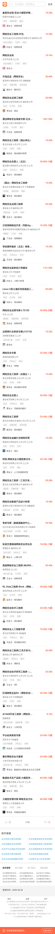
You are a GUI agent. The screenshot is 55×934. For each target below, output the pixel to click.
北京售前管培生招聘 (43, 881)
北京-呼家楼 (7, 743)
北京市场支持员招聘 (27, 881)
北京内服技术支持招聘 (11, 843)
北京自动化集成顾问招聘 (12, 858)
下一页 (47, 822)
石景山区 (6, 212)
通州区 (5, 318)
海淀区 (5, 488)
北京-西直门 (7, 63)
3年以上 (13, 361)
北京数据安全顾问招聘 (44, 878)
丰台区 (5, 191)
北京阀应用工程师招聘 (27, 878)
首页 (9, 898)
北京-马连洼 (7, 531)
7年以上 (19, 743)
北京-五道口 (7, 42)
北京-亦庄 (7, 552)
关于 (46, 898)
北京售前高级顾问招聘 (38, 853)
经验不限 (13, 21)
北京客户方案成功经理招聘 (13, 876)
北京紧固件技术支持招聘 (12, 873)
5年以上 (17, 552)
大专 (21, 255)
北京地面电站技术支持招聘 (29, 873)
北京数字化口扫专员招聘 (39, 858)
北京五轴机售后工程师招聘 (29, 876)
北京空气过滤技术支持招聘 (13, 848)
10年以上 (13, 169)
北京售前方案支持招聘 (11, 838)
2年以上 (15, 658)
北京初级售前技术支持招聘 (40, 838)
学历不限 (23, 84)
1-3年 (14, 233)
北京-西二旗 (7, 340)
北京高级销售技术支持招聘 (40, 848)
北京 (5, 21)
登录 (50, 4)
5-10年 (12, 106)
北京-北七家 (7, 722)
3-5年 (18, 42)
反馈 (27, 898)
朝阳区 (5, 233)
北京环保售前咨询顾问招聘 (13, 878)
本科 (24, 42)
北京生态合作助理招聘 (11, 881)
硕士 (21, 21)
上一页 (8, 822)
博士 (20, 361)
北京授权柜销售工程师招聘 (40, 843)
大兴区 (5, 127)
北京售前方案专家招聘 (11, 853)
